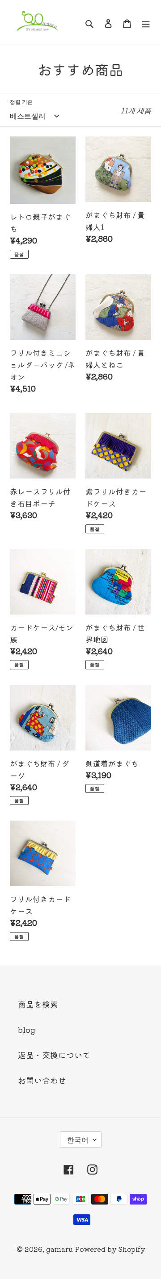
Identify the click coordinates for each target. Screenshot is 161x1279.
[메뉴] (145, 22)
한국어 (78, 1139)
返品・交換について (54, 1054)
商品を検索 (38, 1004)
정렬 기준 (21, 101)
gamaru (59, 1249)
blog (26, 1029)
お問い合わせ (42, 1080)
